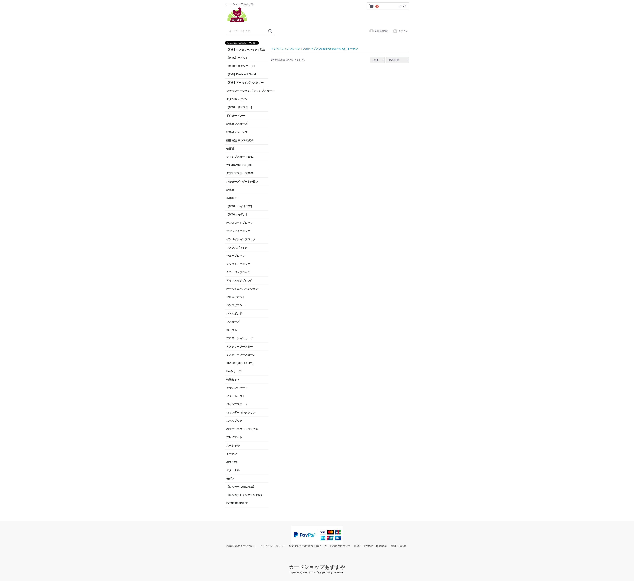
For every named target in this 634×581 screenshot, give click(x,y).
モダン (230, 478)
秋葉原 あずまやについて (241, 546)
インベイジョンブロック (240, 239)
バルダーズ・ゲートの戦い (242, 181)
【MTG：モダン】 (237, 214)
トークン (231, 453)
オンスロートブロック (239, 222)
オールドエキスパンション (242, 288)
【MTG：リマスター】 (239, 107)
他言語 (230, 148)
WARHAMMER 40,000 (239, 165)
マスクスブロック (236, 247)
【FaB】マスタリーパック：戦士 (245, 49)
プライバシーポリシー (273, 546)
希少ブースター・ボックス (242, 429)
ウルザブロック (235, 255)
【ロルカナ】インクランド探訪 (244, 495)
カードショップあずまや (317, 567)
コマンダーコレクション (240, 412)
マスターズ (233, 321)
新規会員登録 (382, 31)
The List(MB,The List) (239, 363)
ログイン (403, 31)
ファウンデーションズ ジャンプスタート (247, 90)
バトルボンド (234, 313)
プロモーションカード (239, 338)
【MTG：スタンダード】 (241, 66)
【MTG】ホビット (237, 57)
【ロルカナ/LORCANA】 (241, 486)
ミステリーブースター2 (240, 354)
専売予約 (231, 462)
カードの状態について (337, 546)
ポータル (231, 330)
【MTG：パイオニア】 (239, 206)
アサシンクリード (236, 387)
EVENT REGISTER (237, 503)
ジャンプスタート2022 (239, 156)
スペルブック (234, 420)
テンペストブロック (238, 264)
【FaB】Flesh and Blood (241, 74)
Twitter (368, 546)
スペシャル (233, 445)
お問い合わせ (398, 546)
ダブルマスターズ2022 (239, 173)
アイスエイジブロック (239, 280)
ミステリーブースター (239, 346)
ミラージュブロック (238, 272)
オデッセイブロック (238, 231)
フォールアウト (235, 396)
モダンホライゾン (236, 99)
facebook (381, 546)
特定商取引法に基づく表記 (305, 546)
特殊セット (233, 379)
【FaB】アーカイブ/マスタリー (245, 82)
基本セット (233, 198)
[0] (371, 6)
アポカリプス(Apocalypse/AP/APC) (324, 48)
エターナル (233, 470)
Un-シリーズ (233, 371)
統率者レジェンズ (236, 132)
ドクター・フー (235, 115)
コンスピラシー (235, 305)
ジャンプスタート (236, 404)
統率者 (230, 189)
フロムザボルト (235, 297)
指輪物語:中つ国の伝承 (239, 140)
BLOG (357, 546)
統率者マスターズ (236, 123)
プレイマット (234, 437)
